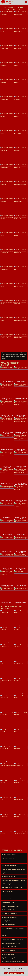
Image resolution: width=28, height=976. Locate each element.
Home (6, 973)
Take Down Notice (14, 973)
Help (22, 973)
